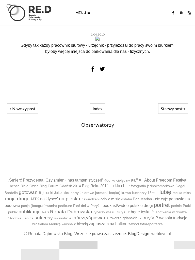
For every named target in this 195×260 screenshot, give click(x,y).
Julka (58, 193)
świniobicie (62, 218)
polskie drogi (141, 205)
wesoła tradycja (173, 218)
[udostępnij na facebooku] (93, 69)
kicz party (71, 193)
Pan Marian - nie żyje (150, 199)
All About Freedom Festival (163, 180)
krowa (126, 193)
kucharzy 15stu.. (145, 193)
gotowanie (30, 192)
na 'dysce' (49, 199)
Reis (45, 212)
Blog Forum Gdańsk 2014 (60, 186)
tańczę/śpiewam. (90, 217)
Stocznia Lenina (21, 218)
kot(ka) (114, 193)
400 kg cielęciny (117, 180)
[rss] (189, 13)
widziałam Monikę (46, 224)
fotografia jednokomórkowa (152, 186)
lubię (165, 192)
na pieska (69, 198)
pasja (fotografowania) (39, 206)
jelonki (48, 192)
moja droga (17, 198)
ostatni (126, 199)
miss (187, 193)
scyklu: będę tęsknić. (136, 212)
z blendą (81, 224)
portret (162, 205)
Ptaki (187, 206)
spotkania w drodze (171, 212)
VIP (155, 218)
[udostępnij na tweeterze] (102, 69)
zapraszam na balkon (108, 224)
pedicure (65, 206)
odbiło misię (110, 199)
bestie (15, 186)
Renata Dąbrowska (71, 211)
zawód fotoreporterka (145, 224)
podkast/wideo (116, 205)
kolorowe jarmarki (94, 193)
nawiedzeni (91, 199)
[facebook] (173, 13)
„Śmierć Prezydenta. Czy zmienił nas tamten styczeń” (55, 180)
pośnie (176, 206)
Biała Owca (30, 186)
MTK (35, 199)
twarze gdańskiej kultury (130, 218)
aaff (134, 180)
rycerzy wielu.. (104, 212)
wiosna (67, 224)
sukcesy (44, 217)
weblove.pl (161, 234)
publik (13, 212)
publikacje (30, 211)
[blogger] (181, 13)
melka (177, 193)
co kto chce (119, 186)
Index (97, 108)
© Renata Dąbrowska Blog (48, 234)
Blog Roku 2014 (95, 186)
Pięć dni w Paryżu (87, 206)
